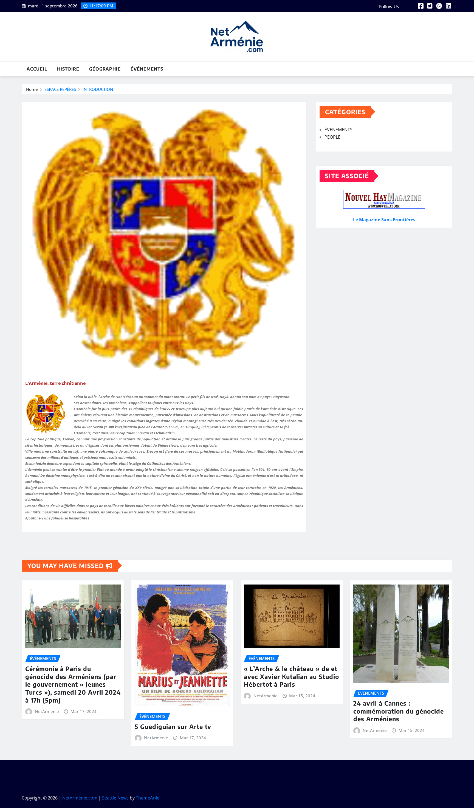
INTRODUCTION (98, 89)
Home (32, 89)
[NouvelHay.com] (384, 199)
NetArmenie (47, 711)
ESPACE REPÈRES (60, 89)
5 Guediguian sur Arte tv (173, 726)
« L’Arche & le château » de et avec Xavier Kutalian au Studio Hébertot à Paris (291, 676)
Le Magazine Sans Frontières (384, 220)
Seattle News (115, 798)
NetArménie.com (79, 798)
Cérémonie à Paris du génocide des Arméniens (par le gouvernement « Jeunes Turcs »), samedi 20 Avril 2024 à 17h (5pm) (73, 684)
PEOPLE (332, 137)
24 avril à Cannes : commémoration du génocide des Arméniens (398, 711)
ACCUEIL (37, 69)
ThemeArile (147, 798)
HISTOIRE (68, 69)
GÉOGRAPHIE (105, 69)
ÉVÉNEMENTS (147, 69)
